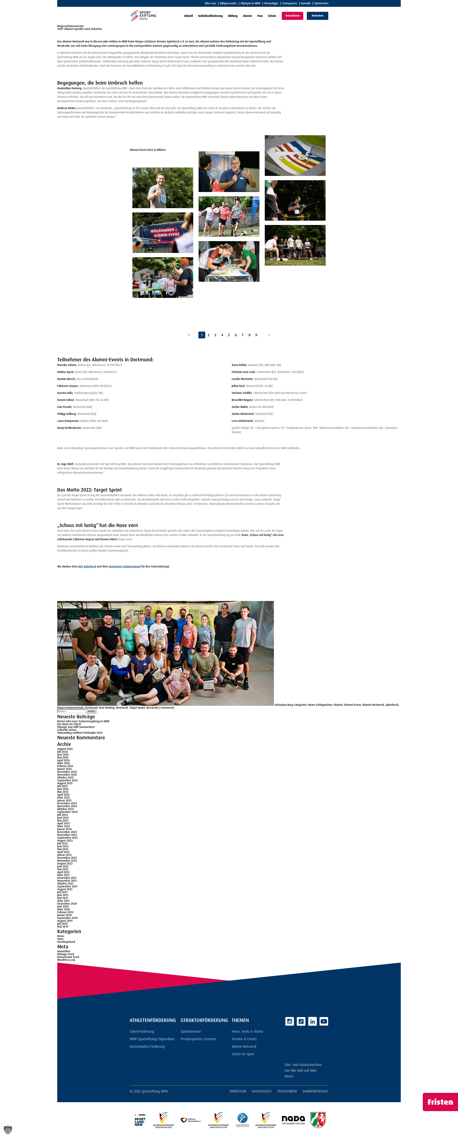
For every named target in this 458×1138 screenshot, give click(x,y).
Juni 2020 (63, 906)
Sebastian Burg (284, 705)
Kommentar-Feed (68, 957)
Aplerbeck (392, 705)
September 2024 (67, 812)
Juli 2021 (62, 892)
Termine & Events (244, 1039)
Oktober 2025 (65, 777)
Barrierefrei (321, 3)
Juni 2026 (63, 754)
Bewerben (317, 15)
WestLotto (152, 708)
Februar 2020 (65, 912)
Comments (167, 708)
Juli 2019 (62, 924)
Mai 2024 (62, 820)
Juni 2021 (62, 895)
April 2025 (63, 795)
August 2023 (65, 840)
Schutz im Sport (243, 1054)
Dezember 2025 (67, 772)
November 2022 (67, 861)
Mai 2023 (62, 849)
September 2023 (67, 838)
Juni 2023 (63, 846)
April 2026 (63, 760)
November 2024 (67, 806)
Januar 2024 (64, 829)
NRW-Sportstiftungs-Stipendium (152, 1039)
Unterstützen (292, 15)
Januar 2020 (64, 915)
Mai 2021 (62, 898)
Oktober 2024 (65, 809)
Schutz (272, 16)
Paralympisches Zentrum (198, 1039)
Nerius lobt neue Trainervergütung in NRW (83, 721)
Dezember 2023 (67, 832)
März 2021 (63, 901)
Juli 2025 (62, 786)
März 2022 (63, 875)
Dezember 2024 (67, 803)
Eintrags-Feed (65, 954)
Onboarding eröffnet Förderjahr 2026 (80, 733)
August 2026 (65, 749)
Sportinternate (191, 1031)
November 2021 (67, 881)
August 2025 (65, 783)
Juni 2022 (63, 866)
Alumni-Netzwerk (373, 705)
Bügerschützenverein (70, 708)
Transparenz (289, 3)
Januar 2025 (64, 800)
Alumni (247, 16)
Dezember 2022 (67, 858)
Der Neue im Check (69, 724)
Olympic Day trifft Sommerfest (75, 727)
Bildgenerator (228, 3)
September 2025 (67, 780)
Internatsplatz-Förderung (147, 1046)
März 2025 (63, 797)
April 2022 (63, 872)
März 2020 (63, 909)
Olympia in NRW (250, 3)
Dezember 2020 (67, 903)
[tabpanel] (163, 218)
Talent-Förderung (142, 1031)
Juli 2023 (62, 843)
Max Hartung (107, 708)
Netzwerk (122, 708)
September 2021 (67, 886)
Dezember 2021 (67, 878)
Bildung (233, 16)
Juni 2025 (63, 789)
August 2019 (65, 921)
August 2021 (64, 889)
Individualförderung (210, 16)
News (311, 705)
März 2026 (63, 763)
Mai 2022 (62, 869)
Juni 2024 (63, 818)
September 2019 (67, 918)
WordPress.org (66, 960)
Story (60, 939)
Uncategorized (66, 942)
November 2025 (67, 775)
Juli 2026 (62, 752)
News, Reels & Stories (247, 1031)
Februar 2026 (65, 766)
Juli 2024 (62, 815)
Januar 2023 (64, 855)
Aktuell (188, 16)
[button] (8, 1130)
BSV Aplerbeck (87, 566)
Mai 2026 (63, 757)
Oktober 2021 (65, 883)
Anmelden (63, 951)
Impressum (238, 1091)
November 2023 (67, 835)
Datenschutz (262, 1091)
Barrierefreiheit (315, 1091)
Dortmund (91, 708)
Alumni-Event (352, 705)
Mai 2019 (62, 926)
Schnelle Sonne (66, 730)
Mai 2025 (62, 792)
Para (260, 16)
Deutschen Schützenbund (125, 566)
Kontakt (306, 3)
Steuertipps (271, 3)
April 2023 (63, 852)
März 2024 (63, 826)
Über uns (210, 3)
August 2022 (65, 863)
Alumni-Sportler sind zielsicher (83, 29)
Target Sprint (137, 708)
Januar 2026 (64, 769)
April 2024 (63, 823)
